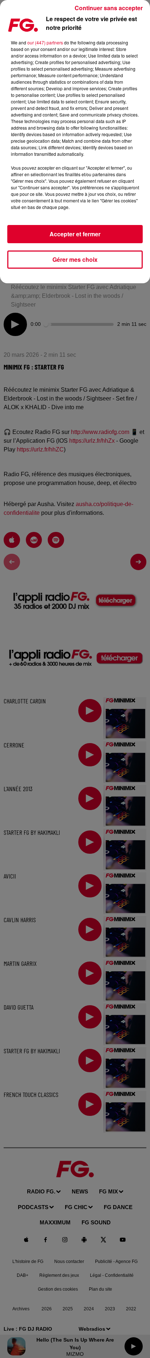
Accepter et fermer (75, 234)
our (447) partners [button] (45, 42)
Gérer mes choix (75, 259)
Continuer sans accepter (109, 8)
